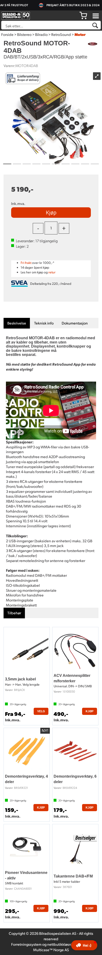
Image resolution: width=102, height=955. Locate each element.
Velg (41, 711)
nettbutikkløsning (61, 944)
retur (52, 272)
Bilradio (41, 34)
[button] (84, 945)
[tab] (17, 323)
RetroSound (61, 34)
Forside (7, 34)
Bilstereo (24, 34)
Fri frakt (26, 263)
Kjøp (51, 212)
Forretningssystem (26, 944)
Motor (80, 34)
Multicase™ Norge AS (51, 949)
